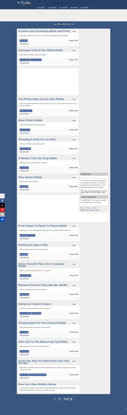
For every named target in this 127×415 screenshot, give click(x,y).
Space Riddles (36, 313)
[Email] (2, 214)
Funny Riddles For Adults (27, 235)
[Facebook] (2, 200)
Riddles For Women (26, 110)
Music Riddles (24, 167)
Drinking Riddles (25, 130)
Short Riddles (41, 7)
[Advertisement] (63, 15)
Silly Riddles (23, 40)
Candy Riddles (24, 294)
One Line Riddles (36, 60)
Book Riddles (24, 186)
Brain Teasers (24, 375)
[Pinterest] (2, 210)
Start (74, 31)
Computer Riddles (25, 275)
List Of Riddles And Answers (37, 375)
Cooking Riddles (25, 60)
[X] (2, 205)
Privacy (87, 208)
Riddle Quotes (24, 351)
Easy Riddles (63, 7)
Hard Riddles (74, 7)
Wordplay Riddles (25, 148)
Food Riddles (24, 332)
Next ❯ (68, 398)
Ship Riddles (23, 254)
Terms (82, 208)
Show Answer (24, 44)
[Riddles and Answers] (26, 5)
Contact (94, 208)
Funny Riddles (52, 7)
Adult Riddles (85, 7)
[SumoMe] (2, 219)
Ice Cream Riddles (25, 313)
